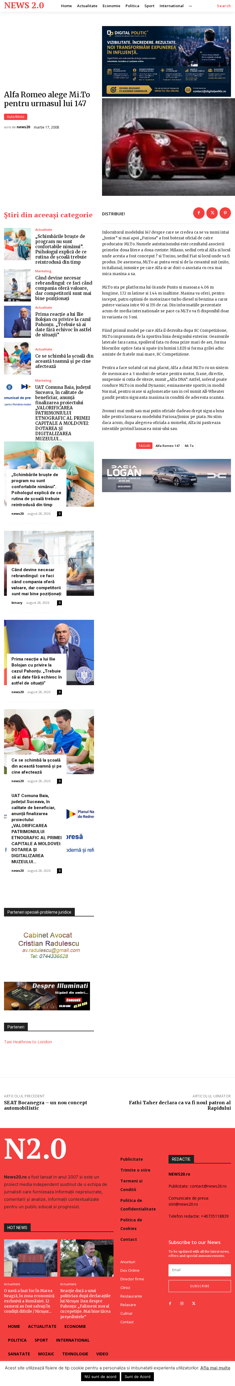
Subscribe (199, 1286)
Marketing (43, 271)
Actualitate (43, 229)
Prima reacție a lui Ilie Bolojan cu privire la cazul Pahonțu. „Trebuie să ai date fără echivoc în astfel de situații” (63, 324)
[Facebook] (199, 213)
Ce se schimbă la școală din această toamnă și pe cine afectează (64, 361)
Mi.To (189, 445)
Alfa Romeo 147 (168, 445)
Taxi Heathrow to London (28, 1041)
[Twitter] (212, 213)
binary (16, 602)
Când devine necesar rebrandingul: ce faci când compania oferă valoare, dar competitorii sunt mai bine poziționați (63, 288)
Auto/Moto (15, 116)
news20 (23, 127)
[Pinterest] (225, 213)
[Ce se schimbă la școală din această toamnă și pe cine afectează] (17, 358)
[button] (224, 5)
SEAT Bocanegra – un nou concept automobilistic (45, 1105)
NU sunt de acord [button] (100, 1376)
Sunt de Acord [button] (137, 1376)
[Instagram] (181, 1303)
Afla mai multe (215, 1368)
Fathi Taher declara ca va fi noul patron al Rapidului (180, 1105)
